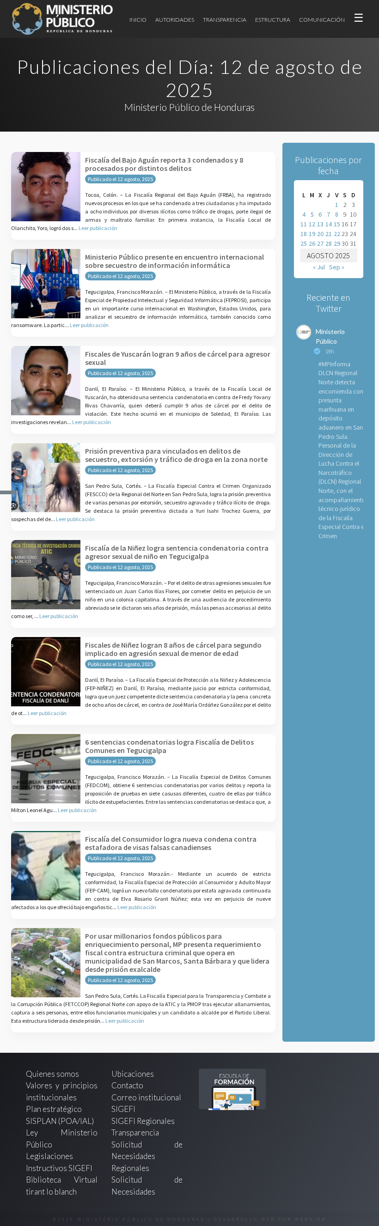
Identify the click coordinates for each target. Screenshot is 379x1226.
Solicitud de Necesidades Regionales (147, 1156)
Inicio (138, 19)
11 (303, 224)
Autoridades (174, 19)
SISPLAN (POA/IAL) (60, 1121)
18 (303, 234)
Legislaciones (49, 1156)
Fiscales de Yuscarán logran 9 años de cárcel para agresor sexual (177, 358)
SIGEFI (123, 1109)
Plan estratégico (54, 1109)
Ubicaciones (132, 1074)
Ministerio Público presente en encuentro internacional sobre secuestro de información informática (174, 261)
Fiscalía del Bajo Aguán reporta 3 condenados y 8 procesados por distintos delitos (164, 164)
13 (320, 224)
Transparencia (224, 19)
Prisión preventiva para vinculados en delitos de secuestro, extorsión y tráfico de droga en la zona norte (176, 455)
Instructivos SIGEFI (59, 1168)
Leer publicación (98, 228)
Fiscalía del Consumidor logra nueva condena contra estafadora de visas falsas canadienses (171, 843)
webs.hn (311, 1219)
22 (337, 234)
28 (328, 243)
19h (329, 351)
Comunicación (322, 19)
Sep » (336, 267)
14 (328, 224)
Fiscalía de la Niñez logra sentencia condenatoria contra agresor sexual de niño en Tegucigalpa (177, 552)
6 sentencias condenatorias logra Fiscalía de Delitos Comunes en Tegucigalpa (169, 746)
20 (320, 234)
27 (320, 243)
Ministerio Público (330, 336)
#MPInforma (334, 364)
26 (312, 243)
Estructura (272, 19)
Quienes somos (52, 1074)
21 (328, 234)
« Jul (319, 267)
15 (337, 224)
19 (312, 234)
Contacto (127, 1085)
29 (337, 243)
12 (312, 224)
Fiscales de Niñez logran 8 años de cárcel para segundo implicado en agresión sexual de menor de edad (173, 649)
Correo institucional (146, 1097)
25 (303, 243)
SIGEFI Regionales (143, 1121)
